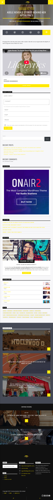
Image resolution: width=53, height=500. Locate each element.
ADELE (4, 310)
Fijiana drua (29, 313)
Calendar (25, 310)
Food (35, 313)
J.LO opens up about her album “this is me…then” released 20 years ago (26, 416)
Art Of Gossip (7, 301)
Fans (14, 313)
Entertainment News (24, 9)
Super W (5, 317)
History (45, 313)
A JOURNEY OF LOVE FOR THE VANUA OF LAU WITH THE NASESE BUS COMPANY (22, 147)
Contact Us (17, 493)
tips (31, 317)
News (5, 477)
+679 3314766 (24, 468)
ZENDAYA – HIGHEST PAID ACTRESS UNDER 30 (14, 154)
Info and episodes (26, 273)
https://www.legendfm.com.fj (27, 465)
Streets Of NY (7, 296)
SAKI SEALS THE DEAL (9, 152)
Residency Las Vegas (23, 315)
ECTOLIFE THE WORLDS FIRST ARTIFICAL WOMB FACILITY (27, 435)
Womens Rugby (38, 317)
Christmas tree (7, 313)
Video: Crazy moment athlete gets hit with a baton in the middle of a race (26, 363)
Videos (32, 9)
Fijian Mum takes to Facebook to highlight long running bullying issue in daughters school (23, 151)
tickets (19, 317)
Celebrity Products (8, 377)
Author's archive (27, 86)
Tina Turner (25, 317)
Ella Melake (6, 348)
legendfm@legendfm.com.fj (27, 471)
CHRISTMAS (38, 310)
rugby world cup (40, 315)
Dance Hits (6, 283)
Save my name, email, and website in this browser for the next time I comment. (27, 125)
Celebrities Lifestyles (8, 331)
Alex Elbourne (6, 371)
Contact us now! (7, 479)
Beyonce (10, 310)
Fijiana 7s (22, 313)
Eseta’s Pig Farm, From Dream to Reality (13, 149)
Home (5, 476)
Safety (48, 315)
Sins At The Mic (7, 292)
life (4, 315)
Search (4, 136)
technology (12, 317)
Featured (5, 354)
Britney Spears (18, 310)
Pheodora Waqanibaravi (23, 21)
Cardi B (31, 310)
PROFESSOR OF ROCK (12, 315)
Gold (40, 313)
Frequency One (7, 287)
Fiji (17, 313)
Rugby (32, 315)
